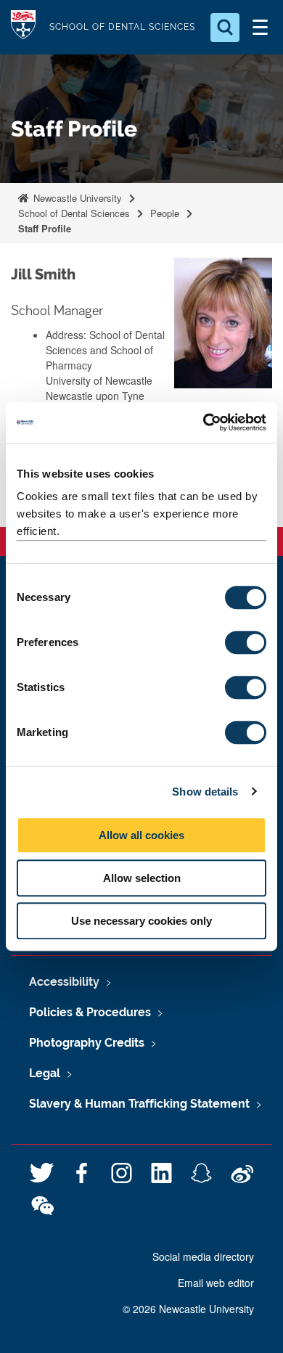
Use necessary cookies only (141, 921)
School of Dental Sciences (74, 213)
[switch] (245, 642)
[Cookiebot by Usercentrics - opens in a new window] (203, 422)
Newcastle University (76, 198)
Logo (23, 27)
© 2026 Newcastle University (188, 1308)
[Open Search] (224, 27)
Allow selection (142, 878)
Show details (205, 791)
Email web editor (216, 1282)
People (164, 213)
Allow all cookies (141, 835)
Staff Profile (44, 228)
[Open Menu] (259, 27)
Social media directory (203, 1256)
